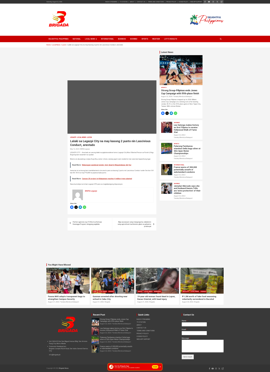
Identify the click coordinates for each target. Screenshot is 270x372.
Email (184, 329)
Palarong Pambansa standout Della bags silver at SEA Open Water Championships (187, 149)
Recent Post (99, 314)
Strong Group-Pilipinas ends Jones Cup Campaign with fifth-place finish (114, 320)
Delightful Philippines (58, 39)
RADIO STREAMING (111, 2)
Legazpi (73, 137)
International (107, 39)
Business (122, 39)
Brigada (107, 302)
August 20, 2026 (187, 302)
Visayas (111, 291)
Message (186, 338)
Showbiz (133, 39)
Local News (90, 39)
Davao (140, 291)
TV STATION (124, 2)
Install (155, 367)
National (77, 39)
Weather (156, 39)
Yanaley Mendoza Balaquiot (182, 96)
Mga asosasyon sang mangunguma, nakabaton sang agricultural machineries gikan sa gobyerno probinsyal (134, 224)
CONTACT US (141, 2)
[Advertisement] (112, 65)
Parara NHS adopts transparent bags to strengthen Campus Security (66, 297)
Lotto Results (170, 39)
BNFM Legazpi (85, 149)
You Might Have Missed (59, 265)
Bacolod (186, 291)
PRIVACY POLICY (171, 2)
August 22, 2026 (166, 96)
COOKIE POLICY (183, 2)
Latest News (167, 52)
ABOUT (132, 2)
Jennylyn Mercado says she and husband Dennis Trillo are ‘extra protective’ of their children (187, 189)
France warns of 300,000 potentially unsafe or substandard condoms (185, 169)
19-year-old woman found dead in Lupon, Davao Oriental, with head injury (156, 297)
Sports (145, 39)
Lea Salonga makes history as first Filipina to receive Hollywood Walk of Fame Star (186, 128)
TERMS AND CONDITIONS (156, 2)
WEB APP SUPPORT (196, 2)
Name (184, 321)
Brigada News (64, 368)
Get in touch (187, 357)
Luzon (89, 137)
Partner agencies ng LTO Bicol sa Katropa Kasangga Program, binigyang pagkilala (87, 223)
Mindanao (157, 291)
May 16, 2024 (74, 149)
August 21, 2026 (53, 302)
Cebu (95, 291)
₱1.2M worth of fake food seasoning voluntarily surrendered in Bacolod (199, 297)
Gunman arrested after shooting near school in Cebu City (110, 297)
